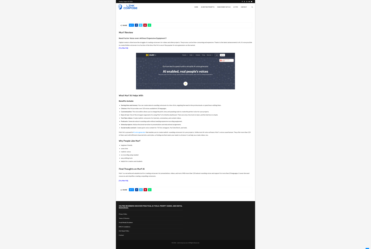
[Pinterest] (249, 1)
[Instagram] (246, 1)
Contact (244, 7)
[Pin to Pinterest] (145, 25)
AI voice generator (139, 132)
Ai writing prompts (207, 7)
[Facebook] (242, 1)
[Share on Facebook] (136, 25)
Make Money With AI (224, 7)
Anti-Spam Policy (124, 231)
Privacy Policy (123, 214)
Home (196, 7)
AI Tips (235, 7)
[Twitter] (244, 1)
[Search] (252, 7)
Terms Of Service (124, 218)
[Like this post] (132, 25)
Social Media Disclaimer (126, 222)
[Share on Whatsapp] (149, 25)
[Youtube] (251, 1)
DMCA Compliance (124, 227)
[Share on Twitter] (141, 25)
